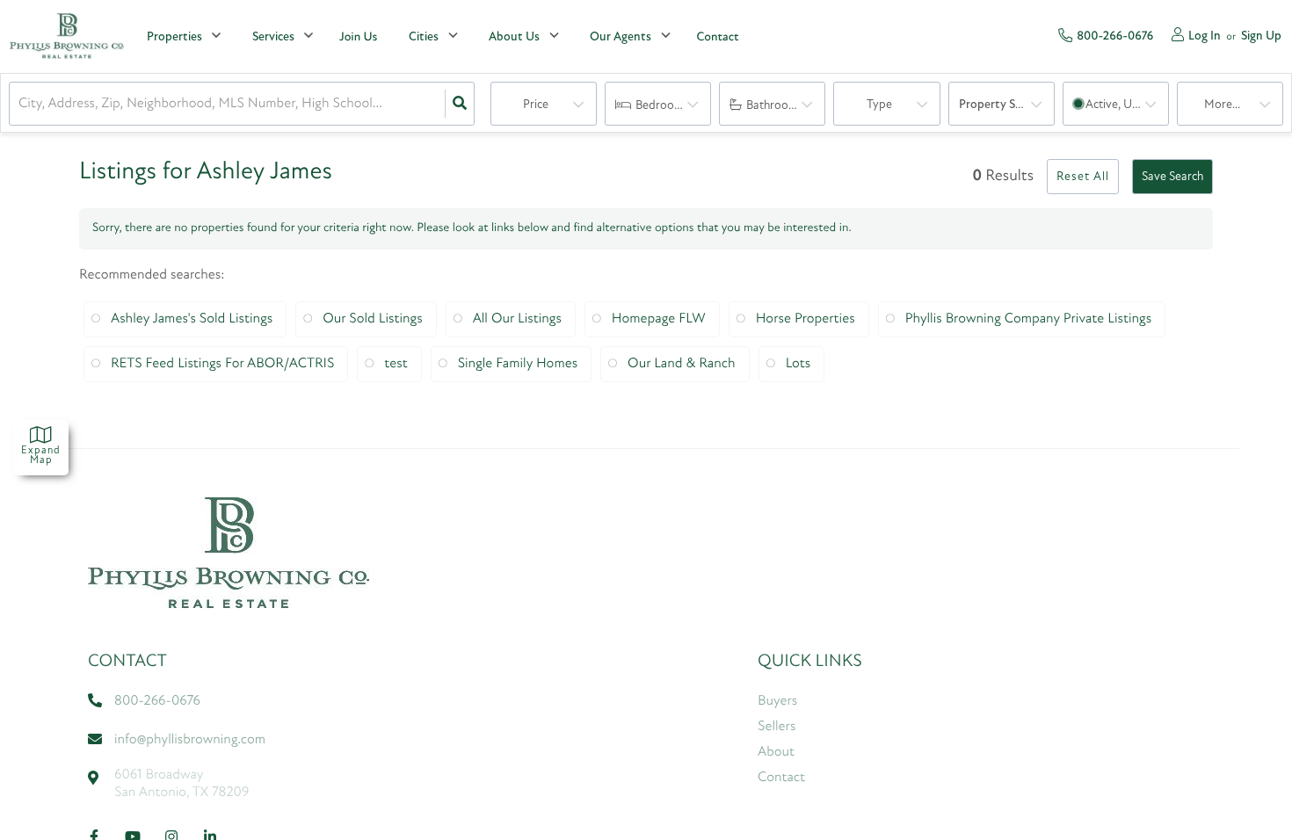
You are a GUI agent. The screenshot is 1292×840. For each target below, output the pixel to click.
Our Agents (620, 37)
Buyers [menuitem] (777, 701)
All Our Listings (517, 319)
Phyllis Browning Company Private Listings (1028, 319)
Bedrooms (662, 105)
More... (1222, 105)
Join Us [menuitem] (358, 37)
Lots (798, 364)
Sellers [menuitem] (776, 727)
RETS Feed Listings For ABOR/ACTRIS (222, 364)
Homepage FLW (659, 319)
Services (273, 37)
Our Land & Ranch (682, 364)
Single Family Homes (517, 364)
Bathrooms (774, 105)
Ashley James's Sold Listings (191, 319)
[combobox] (20, 104)
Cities (424, 37)
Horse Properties (805, 319)
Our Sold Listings (372, 319)
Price (535, 105)
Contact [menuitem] (717, 37)
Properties (174, 37)
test (395, 364)
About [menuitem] (776, 752)
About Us (514, 37)
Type (879, 105)
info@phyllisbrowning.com (189, 740)
